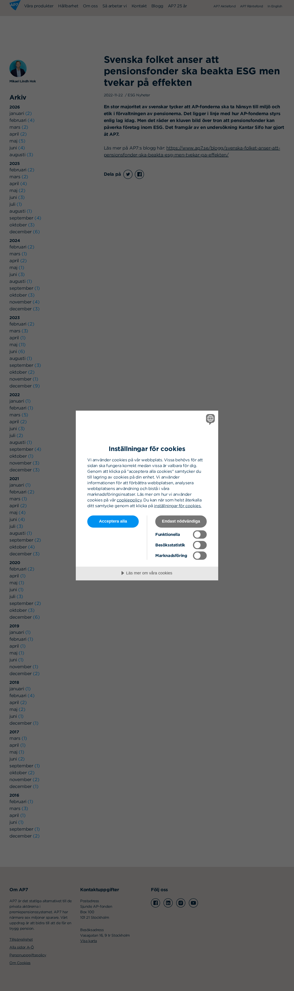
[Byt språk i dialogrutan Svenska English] (209, 419)
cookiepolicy (129, 500)
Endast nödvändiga (181, 521)
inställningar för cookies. (177, 505)
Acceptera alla (113, 521)
